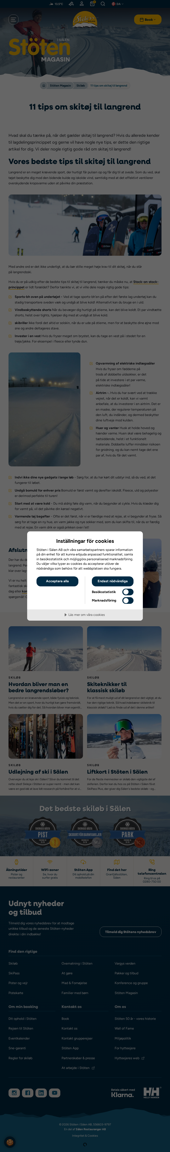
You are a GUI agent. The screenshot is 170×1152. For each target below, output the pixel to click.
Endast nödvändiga (113, 581)
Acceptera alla (57, 581)
